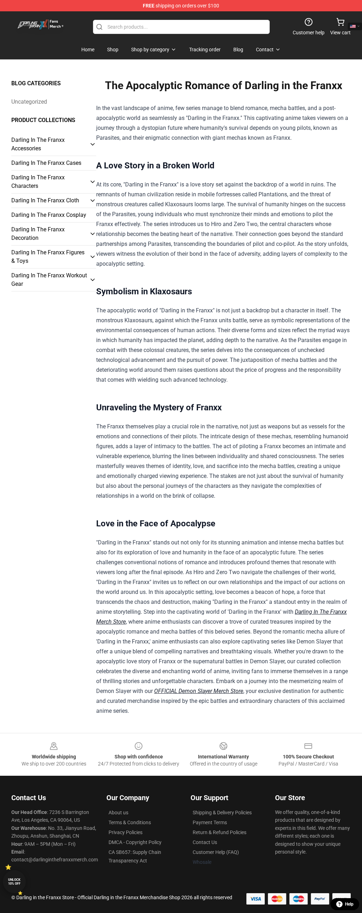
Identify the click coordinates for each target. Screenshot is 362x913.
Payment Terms (210, 822)
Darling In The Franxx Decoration (38, 233)
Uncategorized (29, 101)
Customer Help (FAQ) (216, 852)
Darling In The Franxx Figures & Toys (47, 256)
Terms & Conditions (130, 822)
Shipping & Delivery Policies (222, 812)
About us (118, 812)
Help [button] (349, 904)
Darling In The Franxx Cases (46, 163)
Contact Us (205, 842)
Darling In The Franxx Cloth (45, 200)
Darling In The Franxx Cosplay (48, 215)
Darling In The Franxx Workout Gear (49, 279)
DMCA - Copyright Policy (135, 842)
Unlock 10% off (14, 881)
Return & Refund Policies (219, 832)
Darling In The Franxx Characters (38, 181)
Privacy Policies (125, 832)
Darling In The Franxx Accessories (38, 144)
